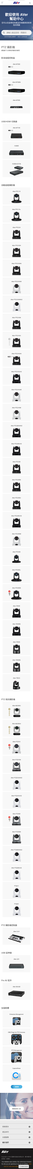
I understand (24, 1166)
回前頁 (17, 1087)
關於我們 (5, 1142)
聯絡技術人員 (16, 1109)
